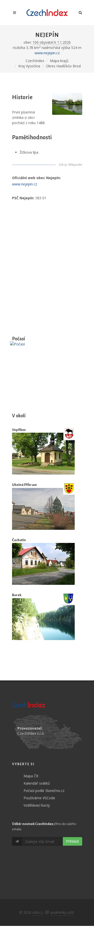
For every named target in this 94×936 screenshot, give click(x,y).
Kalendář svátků (37, 783)
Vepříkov (19, 430)
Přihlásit (72, 841)
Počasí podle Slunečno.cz (44, 790)
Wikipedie (75, 164)
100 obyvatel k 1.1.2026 (52, 42)
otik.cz (37, 912)
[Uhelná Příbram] (43, 509)
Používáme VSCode (39, 797)
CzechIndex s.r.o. (31, 733)
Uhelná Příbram (24, 485)
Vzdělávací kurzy (37, 805)
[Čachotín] (43, 564)
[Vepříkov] (43, 454)
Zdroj (63, 164)
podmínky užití (62, 912)
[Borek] (43, 619)
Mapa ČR (31, 776)
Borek (16, 595)
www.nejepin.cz (47, 52)
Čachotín (19, 540)
